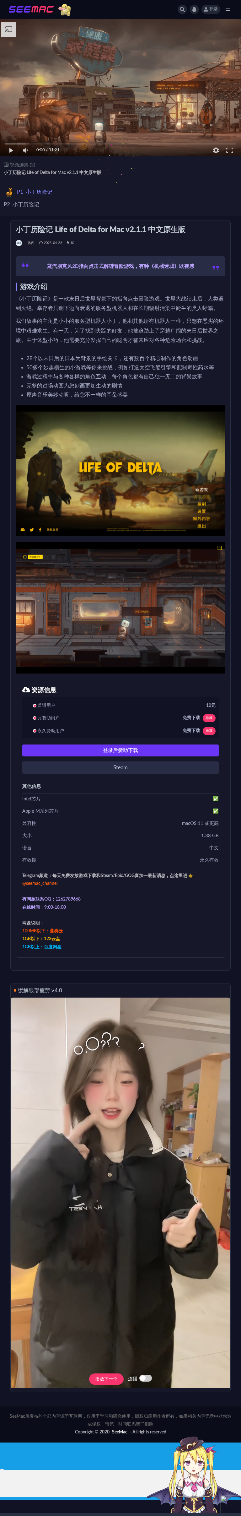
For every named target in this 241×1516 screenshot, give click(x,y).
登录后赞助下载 (120, 750)
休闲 (31, 243)
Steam (120, 767)
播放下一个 (106, 1379)
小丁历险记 (34, 192)
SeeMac (119, 1432)
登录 (213, 9)
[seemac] (19, 243)
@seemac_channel (39, 883)
